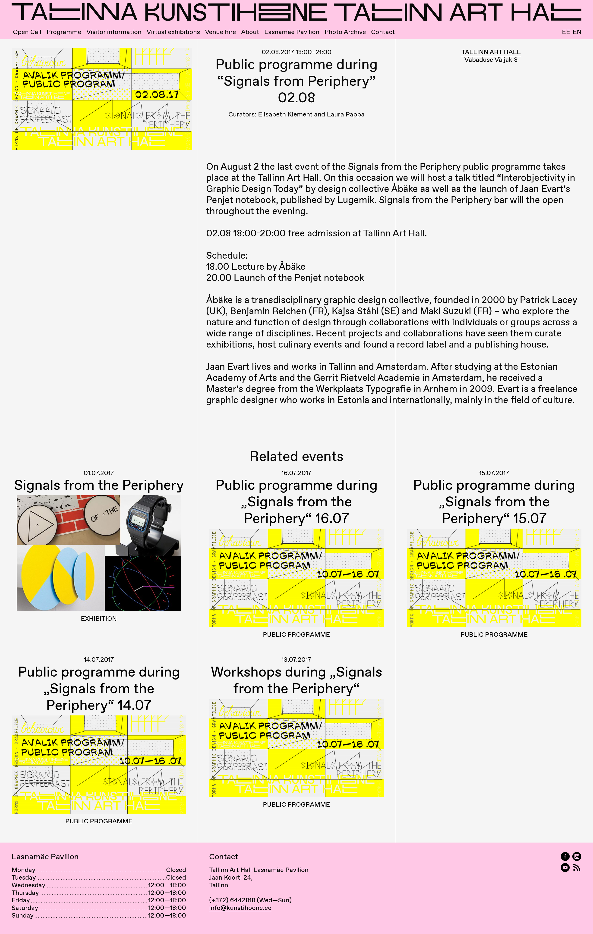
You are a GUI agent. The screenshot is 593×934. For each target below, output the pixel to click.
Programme (64, 32)
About (250, 32)
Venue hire (220, 32)
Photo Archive (345, 32)
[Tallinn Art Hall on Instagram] (576, 856)
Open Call (27, 32)
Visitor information (114, 32)
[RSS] (576, 867)
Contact (383, 32)
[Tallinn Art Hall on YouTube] (565, 867)
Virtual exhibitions (173, 32)
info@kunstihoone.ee (240, 907)
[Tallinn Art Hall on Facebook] (565, 856)
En (577, 32)
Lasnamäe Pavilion (291, 32)
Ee (566, 32)
